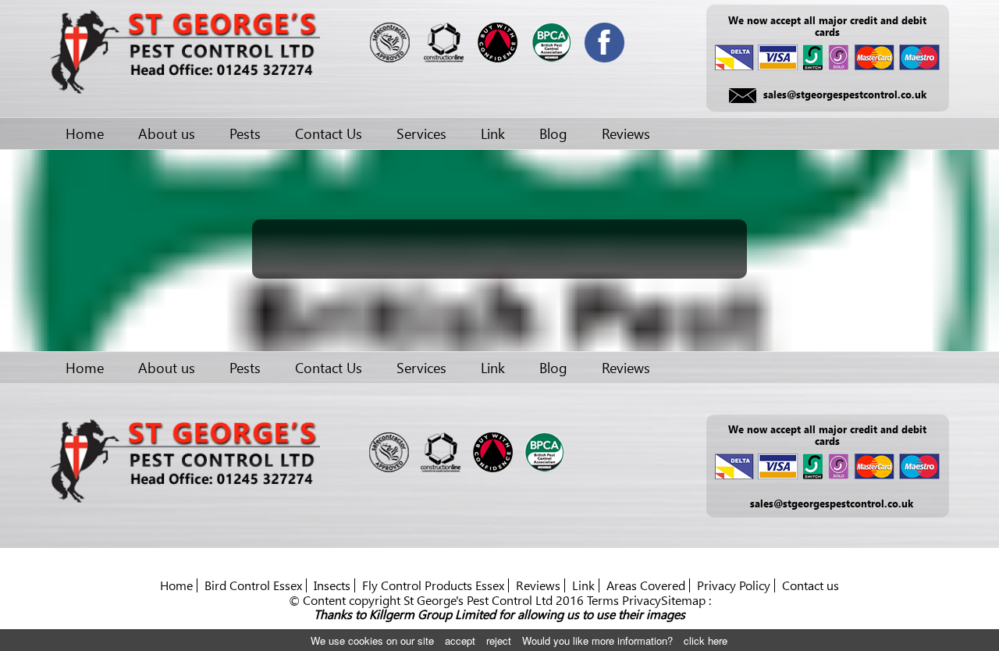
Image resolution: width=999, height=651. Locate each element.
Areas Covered (645, 585)
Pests (245, 133)
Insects (332, 585)
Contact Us (328, 133)
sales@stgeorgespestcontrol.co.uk (844, 94)
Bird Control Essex (253, 585)
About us (166, 133)
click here (705, 640)
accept (460, 640)
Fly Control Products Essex (433, 585)
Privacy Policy (733, 585)
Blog (553, 133)
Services (421, 133)
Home (85, 133)
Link (493, 133)
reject (498, 640)
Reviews (626, 133)
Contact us (810, 585)
